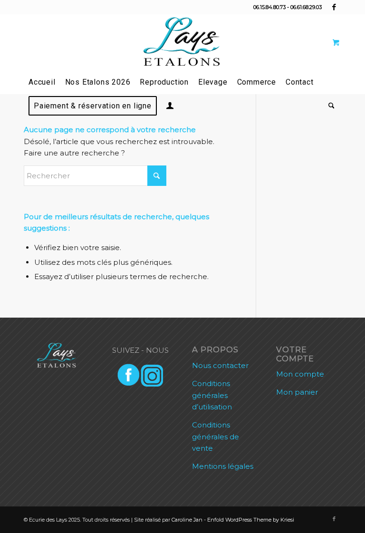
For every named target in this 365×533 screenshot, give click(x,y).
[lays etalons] (182, 42)
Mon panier (297, 392)
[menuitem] (42, 82)
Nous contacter (220, 365)
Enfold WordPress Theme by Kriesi (250, 519)
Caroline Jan (187, 519)
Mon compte (300, 373)
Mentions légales (222, 466)
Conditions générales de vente (215, 436)
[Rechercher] (329, 106)
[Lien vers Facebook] (334, 7)
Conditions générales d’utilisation (212, 395)
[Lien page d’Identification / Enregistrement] (170, 107)
